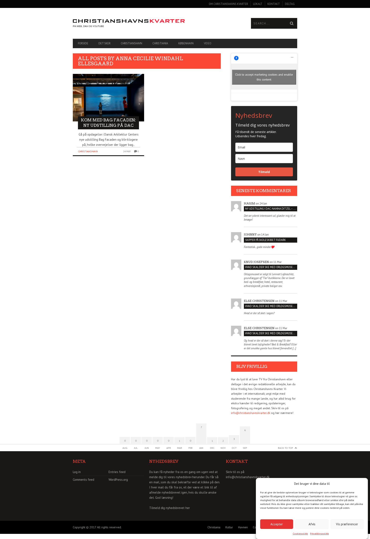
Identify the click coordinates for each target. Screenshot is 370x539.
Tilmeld (264, 172)
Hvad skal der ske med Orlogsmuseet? (271, 267)
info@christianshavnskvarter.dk (250, 413)
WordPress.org (118, 480)
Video (207, 43)
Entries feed (117, 472)
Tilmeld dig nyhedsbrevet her (169, 508)
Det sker (104, 43)
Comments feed (83, 480)
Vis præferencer (347, 524)
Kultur (229, 527)
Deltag (290, 4)
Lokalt (257, 4)
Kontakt (273, 4)
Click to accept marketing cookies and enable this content (264, 77)
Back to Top (285, 447)
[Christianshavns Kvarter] (129, 23)
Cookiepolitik (300, 533)
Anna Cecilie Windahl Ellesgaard (130, 61)
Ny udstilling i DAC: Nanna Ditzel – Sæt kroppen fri (271, 209)
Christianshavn (131, 43)
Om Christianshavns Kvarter (228, 4)
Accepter (276, 524)
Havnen (243, 527)
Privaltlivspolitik (319, 533)
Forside (83, 43)
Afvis (312, 524)
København (186, 43)
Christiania (160, 43)
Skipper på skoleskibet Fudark (265, 240)
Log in (77, 472)
